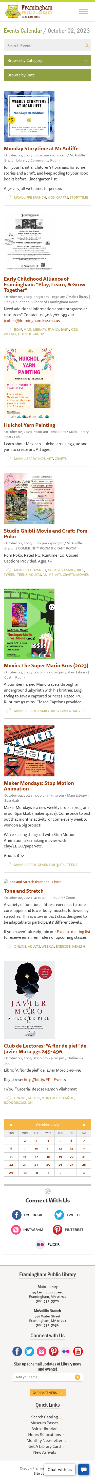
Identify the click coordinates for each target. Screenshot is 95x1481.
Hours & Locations (44, 1434)
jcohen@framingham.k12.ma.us (32, 320)
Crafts (62, 197)
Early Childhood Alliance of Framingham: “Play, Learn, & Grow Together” (44, 284)
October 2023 (47, 1125)
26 (60, 1164)
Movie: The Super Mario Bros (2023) (46, 665)
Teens (22, 575)
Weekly (10, 334)
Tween (9, 575)
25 (48, 1164)
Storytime (79, 197)
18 (48, 1156)
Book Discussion (18, 1103)
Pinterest (74, 1229)
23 (24, 1164)
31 (36, 1172)
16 (24, 1156)
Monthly (50, 1098)
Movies (82, 575)
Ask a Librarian (44, 1428)
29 (11, 1172)
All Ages (55, 570)
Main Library (35, 329)
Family (53, 329)
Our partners (45, 1392)
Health (78, 946)
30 (25, 1172)
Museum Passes (44, 1422)
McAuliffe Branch (30, 197)
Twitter (74, 1215)
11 (48, 1148)
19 (60, 1156)
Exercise (63, 946)
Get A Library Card (44, 1446)
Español (66, 1098)
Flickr (54, 1244)
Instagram (33, 1229)
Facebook (33, 1215)
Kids (51, 197)
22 (11, 1164)
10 (36, 1148)
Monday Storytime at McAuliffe (41, 148)
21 (83, 1156)
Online (20, 946)
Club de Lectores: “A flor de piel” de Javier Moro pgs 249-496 (45, 1048)
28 (84, 1164)
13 (71, 1148)
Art (50, 459)
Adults (35, 575)
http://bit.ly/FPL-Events (45, 1079)
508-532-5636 (47, 1325)
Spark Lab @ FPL (51, 865)
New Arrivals (44, 1452)
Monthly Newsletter (44, 1440)
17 (36, 1156)
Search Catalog (44, 1417)
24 (36, 1164)
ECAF (18, 329)
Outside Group (31, 334)
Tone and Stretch (24, 891)
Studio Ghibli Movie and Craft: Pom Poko (45, 533)
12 (60, 1148)
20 (71, 1156)
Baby (65, 329)
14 (84, 1148)
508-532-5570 (47, 1301)
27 (71, 1164)
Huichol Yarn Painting (29, 425)
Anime (48, 575)
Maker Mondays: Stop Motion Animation (39, 786)
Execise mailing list (73, 931)
